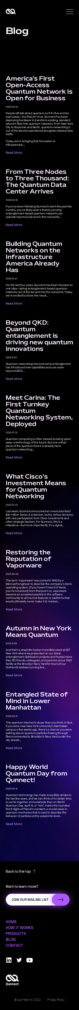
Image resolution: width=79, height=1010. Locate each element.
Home (11, 921)
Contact (14, 945)
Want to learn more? (22, 886)
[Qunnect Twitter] (19, 960)
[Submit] (61, 900)
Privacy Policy (56, 999)
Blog (11, 939)
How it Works (19, 927)
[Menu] (69, 11)
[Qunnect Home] (11, 11)
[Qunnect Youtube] (29, 960)
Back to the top (18, 871)
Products (16, 933)
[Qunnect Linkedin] (9, 960)
